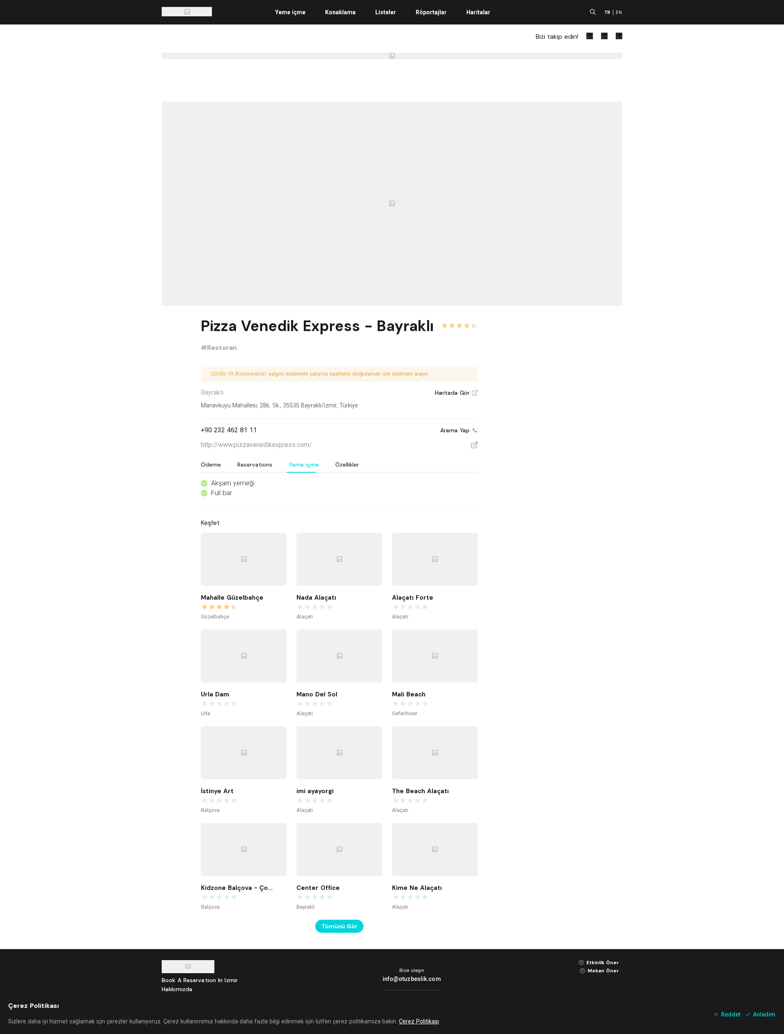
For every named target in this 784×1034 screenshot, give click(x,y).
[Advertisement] (561, 437)
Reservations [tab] (254, 464)
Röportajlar (431, 12)
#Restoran (219, 347)
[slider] (459, 321)
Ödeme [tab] (211, 464)
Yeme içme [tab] (304, 464)
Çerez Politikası (419, 1021)
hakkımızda (177, 989)
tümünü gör (339, 926)
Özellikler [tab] (347, 464)
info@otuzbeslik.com (412, 979)
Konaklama (340, 12)
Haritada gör (456, 392)
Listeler (385, 12)
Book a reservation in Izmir (200, 980)
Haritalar (478, 12)
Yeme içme (290, 12)
